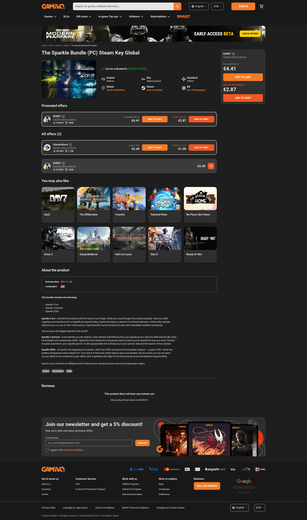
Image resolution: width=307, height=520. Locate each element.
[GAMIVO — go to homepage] (53, 6)
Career (45, 494)
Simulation (57, 371)
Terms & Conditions (73, 450)
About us (46, 484)
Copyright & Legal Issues (75, 507)
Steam (66, 45)
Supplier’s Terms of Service (64, 119)
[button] (47, 119)
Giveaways (164, 489)
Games (58, 45)
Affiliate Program (130, 484)
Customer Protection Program (90, 489)
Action (46, 371)
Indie (69, 371)
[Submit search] (177, 6)
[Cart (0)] (261, 6)
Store (51, 45)
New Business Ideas (132, 494)
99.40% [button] (60, 151)
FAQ (77, 484)
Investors (46, 489)
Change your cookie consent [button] (171, 507)
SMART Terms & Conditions (135, 507)
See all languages (196, 90)
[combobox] (123, 6)
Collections (164, 494)
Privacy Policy (48, 507)
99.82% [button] (60, 122)
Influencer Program (131, 489)
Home (44, 45)
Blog (161, 484)
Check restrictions (115, 90)
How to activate (154, 90)
